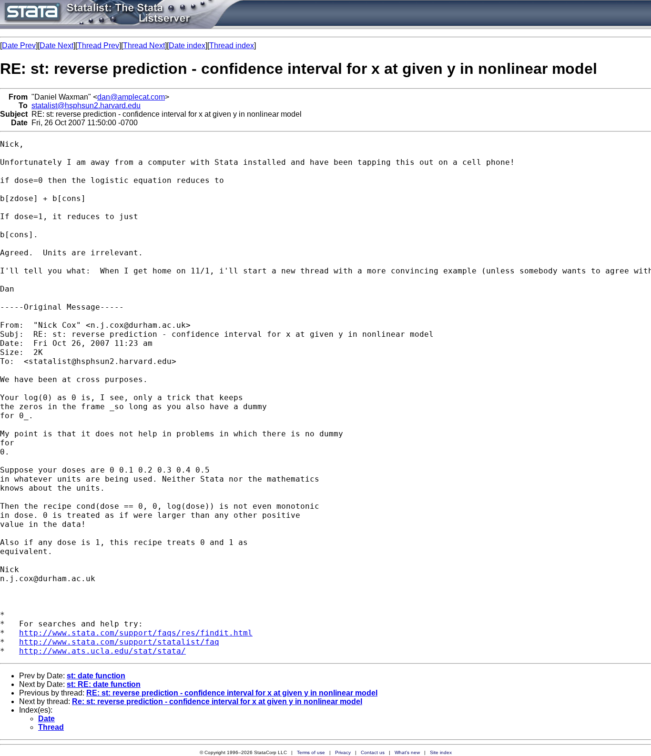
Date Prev (19, 45)
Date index (187, 45)
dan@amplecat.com (131, 97)
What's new (407, 752)
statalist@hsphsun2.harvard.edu (86, 105)
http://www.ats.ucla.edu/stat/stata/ (102, 650)
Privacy (343, 752)
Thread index (231, 45)
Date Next (56, 45)
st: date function (96, 676)
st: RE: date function (104, 684)
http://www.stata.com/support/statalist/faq (119, 641)
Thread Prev (98, 45)
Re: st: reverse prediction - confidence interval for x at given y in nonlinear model (217, 701)
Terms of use (311, 752)
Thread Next (144, 45)
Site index (441, 752)
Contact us (373, 752)
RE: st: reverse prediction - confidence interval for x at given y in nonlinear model (231, 693)
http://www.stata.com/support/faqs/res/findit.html (136, 632)
